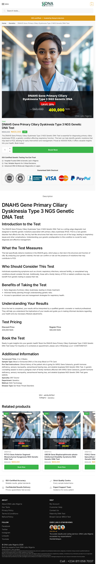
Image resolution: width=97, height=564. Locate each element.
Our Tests (6, 507)
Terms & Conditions (10, 514)
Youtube (5, 539)
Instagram (6, 533)
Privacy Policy (7, 510)
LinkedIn (5, 536)
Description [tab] (48, 196)
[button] (91, 4)
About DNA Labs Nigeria (12, 504)
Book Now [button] (21, 467)
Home (4, 23)
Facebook (6, 526)
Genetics (12, 23)
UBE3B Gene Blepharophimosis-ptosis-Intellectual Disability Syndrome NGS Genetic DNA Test (61, 456)
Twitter (5, 529)
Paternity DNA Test (57, 514)
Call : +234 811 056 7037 (76, 561)
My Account (54, 504)
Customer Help (56, 507)
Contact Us (54, 510)
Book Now (53, 150)
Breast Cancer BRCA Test (60, 517)
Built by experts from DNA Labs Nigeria (18, 547)
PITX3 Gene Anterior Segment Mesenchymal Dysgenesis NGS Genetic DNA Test (21, 456)
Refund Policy (7, 517)
